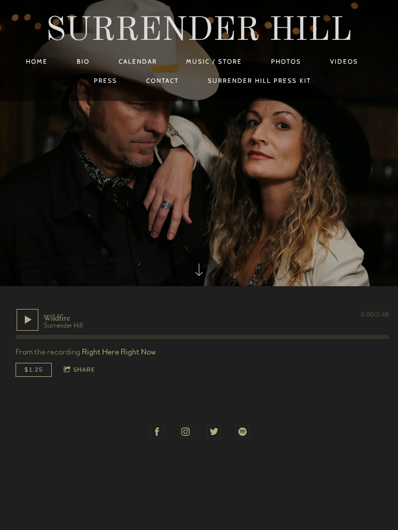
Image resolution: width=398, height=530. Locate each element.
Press (105, 80)
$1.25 (33, 369)
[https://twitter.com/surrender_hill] (214, 431)
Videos (344, 61)
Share (84, 369)
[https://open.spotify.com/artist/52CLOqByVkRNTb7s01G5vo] (242, 431)
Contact (162, 80)
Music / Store (214, 61)
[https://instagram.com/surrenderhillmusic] (185, 431)
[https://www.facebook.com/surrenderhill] (157, 431)
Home (37, 61)
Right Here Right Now (119, 352)
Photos (286, 61)
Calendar (138, 61)
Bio (83, 61)
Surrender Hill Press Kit (259, 80)
